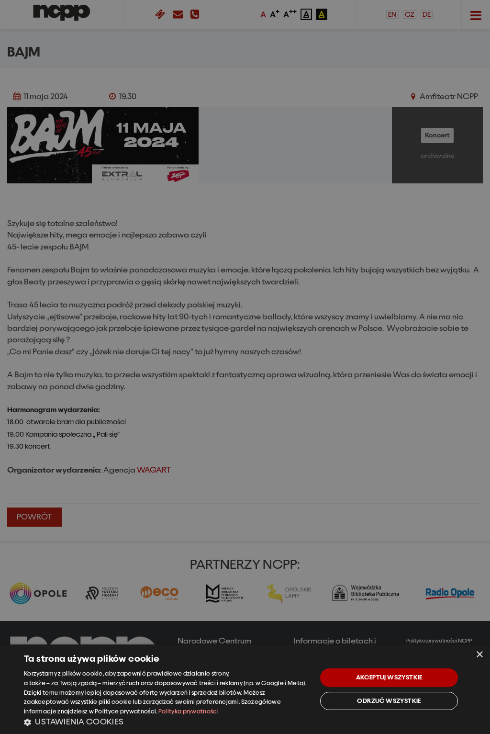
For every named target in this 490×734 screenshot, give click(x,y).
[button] (166, 721)
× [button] (479, 654)
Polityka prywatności (188, 711)
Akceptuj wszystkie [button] (389, 677)
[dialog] (245, 689)
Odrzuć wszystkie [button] (389, 701)
